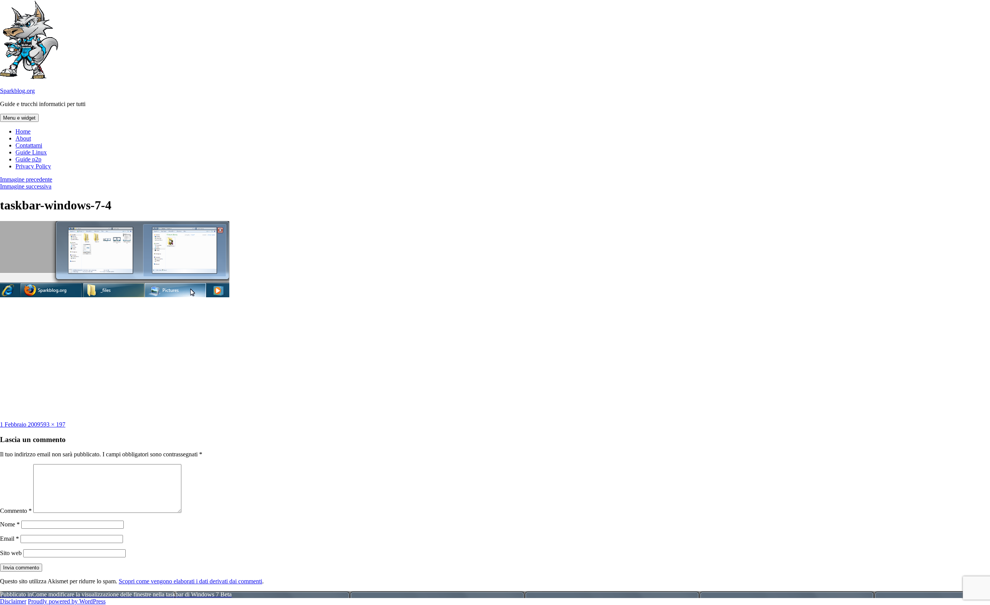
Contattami (28, 145)
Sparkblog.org (17, 90)
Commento (16, 510)
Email (9, 538)
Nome (10, 524)
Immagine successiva (25, 186)
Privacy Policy (33, 166)
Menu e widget (19, 118)
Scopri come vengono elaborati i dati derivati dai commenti (190, 581)
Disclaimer (13, 601)
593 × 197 (52, 424)
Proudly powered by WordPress (67, 601)
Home (23, 131)
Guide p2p (28, 159)
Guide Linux (31, 152)
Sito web (11, 553)
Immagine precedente (26, 179)
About (23, 138)
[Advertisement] (495, 359)
